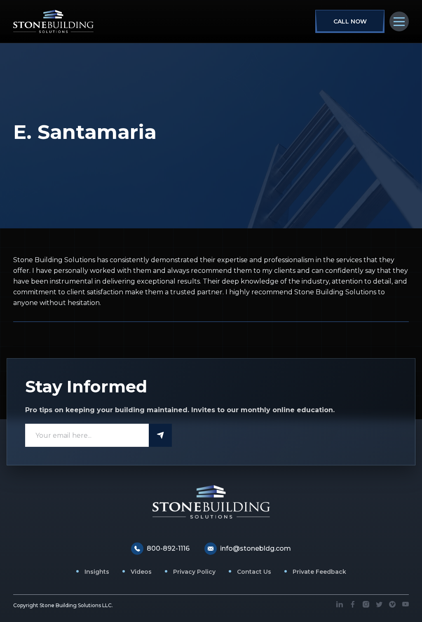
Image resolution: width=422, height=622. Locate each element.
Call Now (350, 21)
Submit (160, 435)
